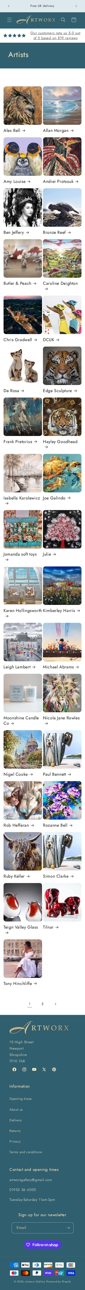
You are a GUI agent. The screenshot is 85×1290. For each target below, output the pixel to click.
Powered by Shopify (58, 1281)
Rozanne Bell (55, 825)
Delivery (15, 1120)
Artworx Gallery (35, 1281)
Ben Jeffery (14, 232)
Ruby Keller (14, 876)
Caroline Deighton (60, 283)
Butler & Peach (17, 283)
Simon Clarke (56, 876)
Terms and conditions (25, 1152)
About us (16, 1109)
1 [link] (30, 1003)
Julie (47, 554)
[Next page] (55, 1004)
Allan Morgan (56, 130)
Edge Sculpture (57, 391)
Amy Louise (15, 181)
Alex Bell (12, 130)
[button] (9, 20)
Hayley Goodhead (60, 442)
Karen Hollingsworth (23, 611)
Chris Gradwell (18, 340)
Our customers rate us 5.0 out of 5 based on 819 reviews (55, 35)
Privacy (15, 1141)
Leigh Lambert (17, 667)
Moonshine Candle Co (21, 720)
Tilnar (48, 927)
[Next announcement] (76, 6)
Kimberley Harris (59, 610)
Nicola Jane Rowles (61, 718)
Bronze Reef (54, 232)
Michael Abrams (58, 667)
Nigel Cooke (16, 774)
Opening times (20, 1098)
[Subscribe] (68, 1227)
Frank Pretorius (18, 441)
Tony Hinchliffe (18, 983)
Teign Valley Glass (21, 927)
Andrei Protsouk (58, 181)
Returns (15, 1130)
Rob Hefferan (16, 825)
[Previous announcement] (9, 6)
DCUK (48, 340)
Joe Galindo (54, 498)
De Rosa (11, 391)
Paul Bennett (54, 774)
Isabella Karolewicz (22, 498)
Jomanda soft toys (20, 554)
